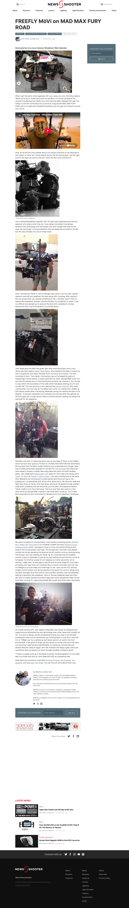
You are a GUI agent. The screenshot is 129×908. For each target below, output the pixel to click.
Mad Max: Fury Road (35, 663)
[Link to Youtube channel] (79, 854)
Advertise (103, 874)
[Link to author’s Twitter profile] (34, 703)
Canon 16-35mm (22, 476)
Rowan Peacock (62, 386)
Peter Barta (31, 48)
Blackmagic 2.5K (42, 474)
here (74, 663)
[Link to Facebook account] (70, 854)
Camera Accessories (97, 10)
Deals (114, 10)
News (15, 10)
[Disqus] (47, 770)
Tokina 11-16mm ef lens (40, 476)
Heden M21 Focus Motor (29, 545)
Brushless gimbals (54, 33)
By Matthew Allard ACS (42, 672)
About (101, 871)
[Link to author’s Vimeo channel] (41, 703)
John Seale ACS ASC (57, 96)
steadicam (20, 33)
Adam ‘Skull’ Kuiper (42, 371)
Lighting (63, 10)
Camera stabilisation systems (36, 33)
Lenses (51, 10)
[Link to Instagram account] (74, 854)
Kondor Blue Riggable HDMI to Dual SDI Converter (59, 840)
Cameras (39, 10)
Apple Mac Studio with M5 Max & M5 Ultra (56, 810)
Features (69, 878)
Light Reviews (78, 10)
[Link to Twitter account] (66, 854)
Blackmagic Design (70, 33)
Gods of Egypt (54, 660)
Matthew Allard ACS (30, 39)
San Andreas (61, 469)
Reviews (26, 10)
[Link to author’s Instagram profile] (38, 703)
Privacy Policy (104, 878)
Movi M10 (45, 101)
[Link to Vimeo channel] (83, 854)
